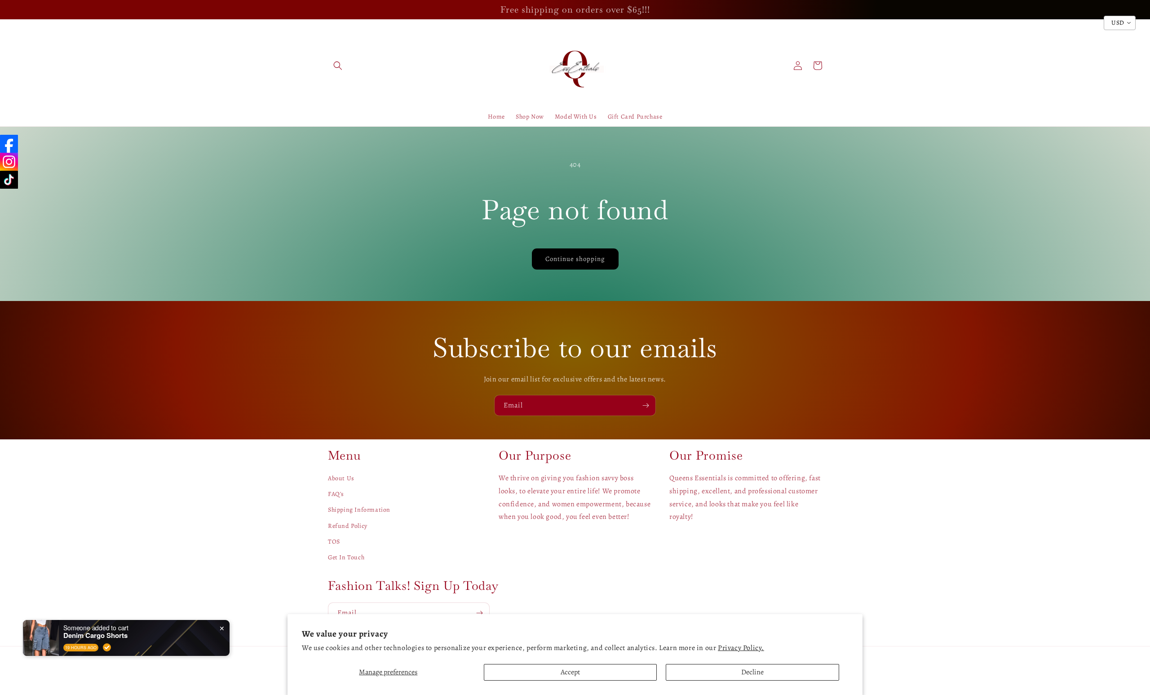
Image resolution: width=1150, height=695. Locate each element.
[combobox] (1120, 23)
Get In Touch (346, 557)
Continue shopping (575, 258)
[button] (338, 65)
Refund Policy (347, 526)
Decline (752, 672)
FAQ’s (336, 494)
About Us (341, 478)
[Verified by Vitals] (107, 647)
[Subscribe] (645, 405)
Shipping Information (359, 509)
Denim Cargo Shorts (95, 635)
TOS (334, 541)
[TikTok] (9, 180)
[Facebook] (9, 144)
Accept (570, 672)
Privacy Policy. (741, 648)
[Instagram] (9, 162)
